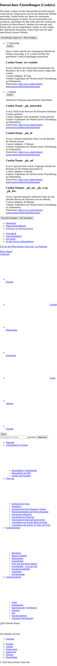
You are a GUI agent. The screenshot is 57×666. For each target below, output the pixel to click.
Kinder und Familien (21, 475)
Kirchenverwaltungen (22, 514)
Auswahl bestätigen (9, 218)
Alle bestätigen (30, 38)
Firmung (16, 610)
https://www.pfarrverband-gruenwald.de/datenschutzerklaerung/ (24, 85)
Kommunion (17, 605)
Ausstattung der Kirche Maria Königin (29, 522)
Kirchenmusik (18, 574)
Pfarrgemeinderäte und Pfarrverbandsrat (30, 511)
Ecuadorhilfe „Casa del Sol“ (25, 566)
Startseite (10, 442)
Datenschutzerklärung (16, 226)
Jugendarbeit (17, 561)
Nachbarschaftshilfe (21, 569)
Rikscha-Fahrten (19, 555)
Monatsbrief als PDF (21, 473)
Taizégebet (17, 571)
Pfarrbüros (16, 506)
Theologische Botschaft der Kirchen (28, 519)
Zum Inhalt (11, 233)
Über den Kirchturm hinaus (24, 563)
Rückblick (16, 553)
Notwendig (14, 43)
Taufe (14, 602)
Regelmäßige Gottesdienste (24, 470)
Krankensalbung (19, 615)
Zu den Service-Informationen (20, 241)
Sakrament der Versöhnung (24, 607)
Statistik (12, 92)
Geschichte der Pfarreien (23, 517)
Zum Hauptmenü (14, 236)
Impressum (11, 223)
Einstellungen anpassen (11, 38)
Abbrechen (42, 437)
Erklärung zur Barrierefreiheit (19, 228)
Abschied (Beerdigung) (22, 618)
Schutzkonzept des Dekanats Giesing (29, 509)
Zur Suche (10, 239)
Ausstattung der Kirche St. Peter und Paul (31, 525)
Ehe (13, 613)
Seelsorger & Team (20, 504)
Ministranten (17, 558)
